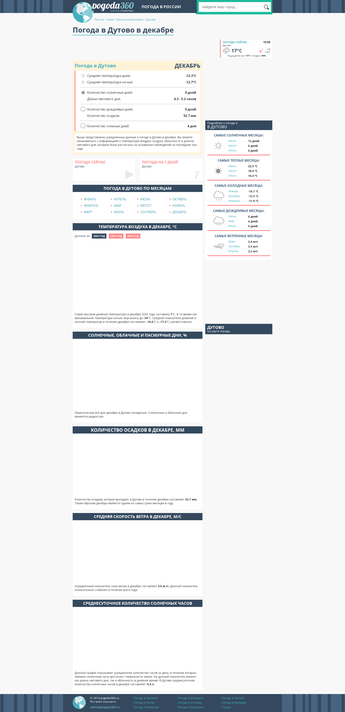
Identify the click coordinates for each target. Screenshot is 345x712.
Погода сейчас (235, 42)
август (146, 205)
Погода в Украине (146, 698)
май (117, 205)
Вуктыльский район (130, 19)
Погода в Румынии (146, 707)
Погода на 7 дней (160, 162)
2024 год (116, 236)
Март (232, 241)
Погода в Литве (144, 702)
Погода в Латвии (232, 698)
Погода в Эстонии (189, 702)
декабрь (179, 212)
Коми (110, 19)
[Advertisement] (145, 49)
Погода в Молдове (233, 702)
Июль (232, 141)
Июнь (232, 150)
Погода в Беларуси (190, 698)
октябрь (179, 199)
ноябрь (178, 205)
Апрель (233, 251)
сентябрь (148, 212)
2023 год (133, 236)
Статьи (226, 707)
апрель (120, 199)
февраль (91, 205)
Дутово (151, 19)
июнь (119, 212)
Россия (99, 19)
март (88, 212)
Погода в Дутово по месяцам (138, 188)
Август (232, 145)
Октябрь (234, 246)
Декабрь (234, 196)
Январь (233, 191)
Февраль (234, 201)
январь (90, 199)
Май (231, 221)
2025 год (99, 236)
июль (145, 199)
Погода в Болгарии (190, 707)
